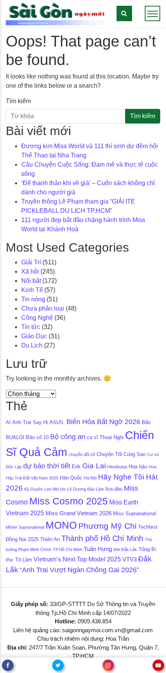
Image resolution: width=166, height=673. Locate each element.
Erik (76, 466)
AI (8, 422)
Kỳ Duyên (33, 489)
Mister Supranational (25, 527)
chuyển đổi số (82, 454)
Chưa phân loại (42, 308)
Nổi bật (31, 280)
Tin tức (30, 327)
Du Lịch (31, 345)
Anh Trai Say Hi (30, 422)
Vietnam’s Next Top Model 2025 (77, 559)
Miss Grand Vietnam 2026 (79, 513)
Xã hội (30, 271)
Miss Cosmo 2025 (68, 501)
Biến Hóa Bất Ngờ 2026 (103, 422)
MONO (61, 525)
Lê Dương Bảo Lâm (85, 489)
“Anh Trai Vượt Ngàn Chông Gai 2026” (79, 570)
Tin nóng (33, 299)
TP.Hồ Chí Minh (67, 549)
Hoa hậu (138, 466)
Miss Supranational (134, 513)
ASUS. (57, 422)
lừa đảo (113, 489)
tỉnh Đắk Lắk (125, 549)
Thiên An (50, 539)
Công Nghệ (37, 317)
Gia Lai (94, 466)
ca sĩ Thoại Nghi (105, 437)
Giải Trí (31, 262)
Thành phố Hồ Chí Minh (102, 538)
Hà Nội (90, 478)
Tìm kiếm (18, 101)
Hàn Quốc (71, 478)
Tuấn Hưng (98, 549)
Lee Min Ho (55, 489)
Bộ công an (67, 437)
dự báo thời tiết (46, 466)
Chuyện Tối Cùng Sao (121, 454)
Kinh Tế (32, 290)
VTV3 (129, 559)
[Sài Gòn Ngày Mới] (55, 13)
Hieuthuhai (117, 466)
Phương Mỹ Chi (107, 526)
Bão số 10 (37, 437)
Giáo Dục (34, 336)
